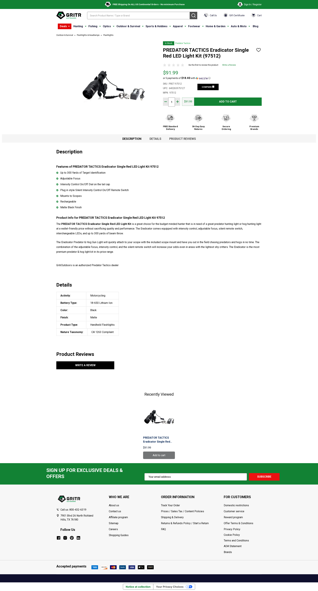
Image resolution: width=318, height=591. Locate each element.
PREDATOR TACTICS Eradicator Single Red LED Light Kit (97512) (156, 440)
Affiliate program (118, 517)
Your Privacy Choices (170, 586)
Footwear (194, 26)
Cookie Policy (243, 535)
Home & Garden (215, 26)
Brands (228, 552)
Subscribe (264, 476)
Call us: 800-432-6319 (73, 509)
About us (114, 505)
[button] (187, 78)
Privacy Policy (243, 529)
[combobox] (138, 15)
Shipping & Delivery (172, 517)
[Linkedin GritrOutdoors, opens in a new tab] (78, 538)
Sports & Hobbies (156, 26)
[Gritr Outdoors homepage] (68, 15)
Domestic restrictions (236, 505)
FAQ (163, 529)
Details (155, 138)
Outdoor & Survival (128, 26)
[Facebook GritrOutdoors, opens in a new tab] (58, 538)
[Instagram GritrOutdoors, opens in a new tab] (65, 538)
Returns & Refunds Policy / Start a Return (185, 523)
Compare (207, 87)
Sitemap (113, 523)
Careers (113, 529)
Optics (107, 26)
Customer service (234, 511)
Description (131, 138)
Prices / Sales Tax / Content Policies (182, 511)
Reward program (233, 517)
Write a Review (229, 65)
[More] (69, 26)
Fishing (92, 26)
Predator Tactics (182, 43)
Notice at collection (138, 586)
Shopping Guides (119, 535)
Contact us (115, 511)
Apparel (178, 26)
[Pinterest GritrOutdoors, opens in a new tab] (72, 538)
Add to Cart (228, 101)
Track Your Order (170, 505)
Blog (255, 26)
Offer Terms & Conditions (238, 523)
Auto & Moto (239, 26)
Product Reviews (182, 138)
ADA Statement (232, 546)
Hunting (78, 26)
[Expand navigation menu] (85, 26)
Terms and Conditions (243, 541)
